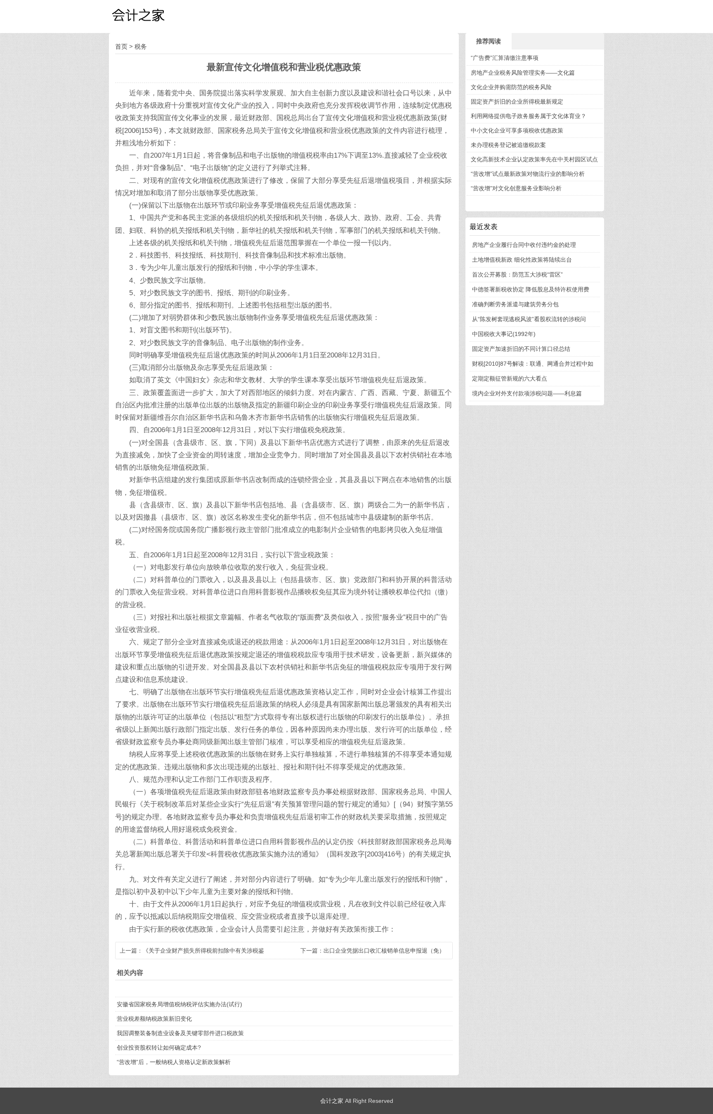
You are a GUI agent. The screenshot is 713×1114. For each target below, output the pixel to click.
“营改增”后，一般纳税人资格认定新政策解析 (174, 1062)
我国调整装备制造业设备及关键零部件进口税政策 (180, 1033)
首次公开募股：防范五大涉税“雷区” (517, 274)
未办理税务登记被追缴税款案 (508, 145)
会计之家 (331, 1100)
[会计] (150, 16)
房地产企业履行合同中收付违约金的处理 (524, 244)
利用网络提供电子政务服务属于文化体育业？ (528, 116)
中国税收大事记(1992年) (504, 334)
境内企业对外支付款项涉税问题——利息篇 (527, 393)
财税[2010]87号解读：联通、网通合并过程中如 (532, 363)
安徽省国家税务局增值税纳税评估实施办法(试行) (179, 1004)
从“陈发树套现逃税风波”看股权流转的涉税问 (529, 319)
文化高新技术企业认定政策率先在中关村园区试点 (534, 159)
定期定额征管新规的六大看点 (509, 378)
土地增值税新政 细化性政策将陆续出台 (522, 259)
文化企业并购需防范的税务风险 (511, 87)
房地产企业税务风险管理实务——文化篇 (523, 72)
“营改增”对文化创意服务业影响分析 (516, 188)
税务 (141, 46)
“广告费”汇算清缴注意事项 (504, 57)
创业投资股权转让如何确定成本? (159, 1047)
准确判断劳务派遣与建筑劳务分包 (515, 304)
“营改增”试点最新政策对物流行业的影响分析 (528, 173)
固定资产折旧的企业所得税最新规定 (517, 101)
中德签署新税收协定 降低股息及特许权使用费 (530, 289)
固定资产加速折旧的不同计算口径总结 (521, 348)
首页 (121, 46)
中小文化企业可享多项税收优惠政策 (517, 130)
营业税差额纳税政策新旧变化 (154, 1018)
